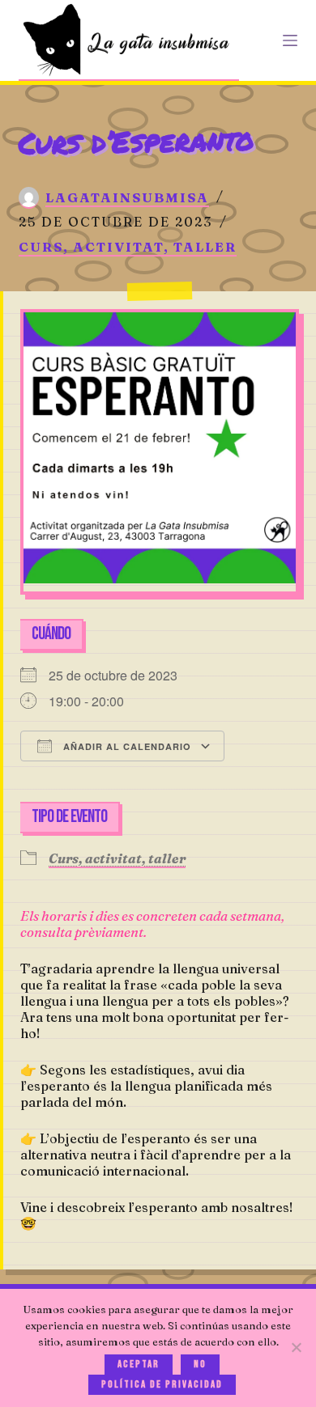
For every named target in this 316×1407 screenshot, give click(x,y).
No (200, 1364)
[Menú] (290, 40)
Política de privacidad (162, 1384)
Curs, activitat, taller (128, 247)
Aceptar (138, 1364)
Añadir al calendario (125, 746)
